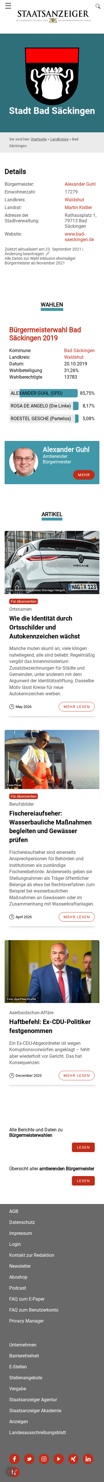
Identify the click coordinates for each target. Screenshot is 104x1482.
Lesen (83, 1147)
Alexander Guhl (80, 184)
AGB (13, 1211)
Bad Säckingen (79, 350)
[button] (10, 1471)
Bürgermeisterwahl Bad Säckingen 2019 (45, 334)
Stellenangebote (25, 1377)
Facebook (14, 1458)
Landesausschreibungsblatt (37, 1432)
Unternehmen (22, 1345)
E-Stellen (18, 1367)
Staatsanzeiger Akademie (35, 1410)
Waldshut (74, 199)
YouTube (58, 1458)
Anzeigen (18, 1421)
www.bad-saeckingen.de (79, 236)
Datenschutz (22, 1222)
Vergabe (17, 1388)
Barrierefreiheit (24, 1356)
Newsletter (20, 1266)
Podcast (17, 1288)
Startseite (39, 139)
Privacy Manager (26, 1321)
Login (15, 1244)
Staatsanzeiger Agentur (33, 1399)
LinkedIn (88, 1458)
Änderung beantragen (24, 253)
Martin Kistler (78, 207)
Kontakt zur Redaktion (31, 1255)
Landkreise (59, 139)
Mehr (84, 475)
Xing (73, 1458)
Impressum (20, 1233)
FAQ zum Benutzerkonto (33, 1310)
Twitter (29, 1458)
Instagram (43, 1458)
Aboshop (18, 1277)
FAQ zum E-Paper (26, 1299)
